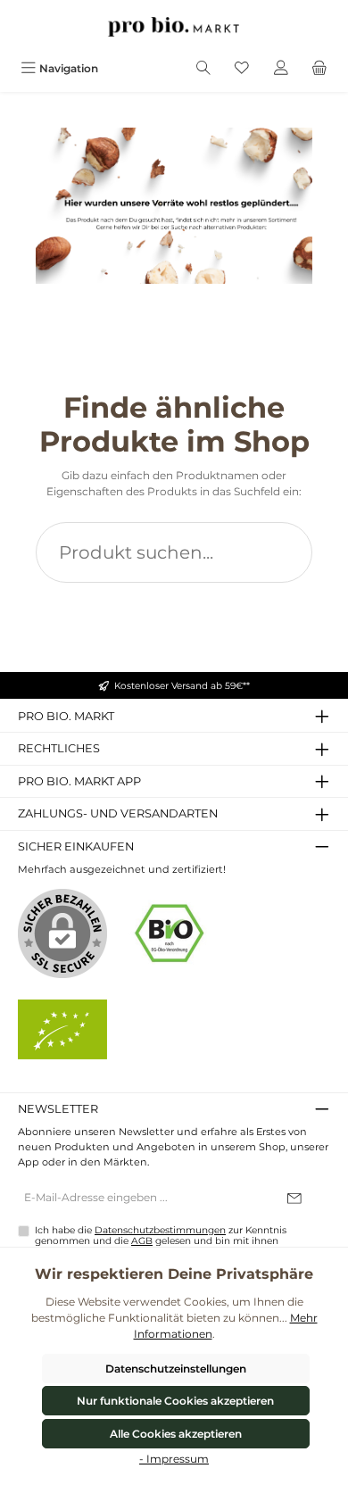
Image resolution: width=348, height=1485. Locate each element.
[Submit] (294, 1198)
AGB (142, 1241)
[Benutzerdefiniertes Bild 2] (62, 1029)
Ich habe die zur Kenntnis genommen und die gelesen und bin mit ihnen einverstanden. (160, 1241)
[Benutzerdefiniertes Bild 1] (169, 933)
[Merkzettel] (241, 68)
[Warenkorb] (319, 68)
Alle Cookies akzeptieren (176, 1433)
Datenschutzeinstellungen (175, 1368)
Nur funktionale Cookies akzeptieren (175, 1400)
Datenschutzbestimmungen (160, 1230)
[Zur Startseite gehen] (174, 27)
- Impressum (174, 1458)
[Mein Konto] (281, 68)
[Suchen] (203, 68)
